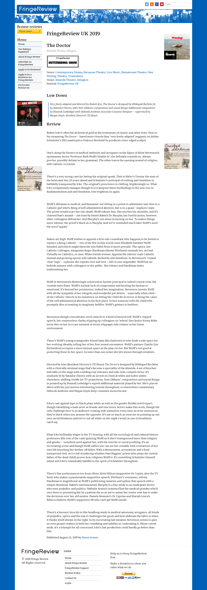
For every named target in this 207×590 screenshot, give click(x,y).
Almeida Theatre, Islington (71, 79)
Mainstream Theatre (134, 72)
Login (68, 583)
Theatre (62, 76)
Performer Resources (24, 86)
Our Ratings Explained (24, 50)
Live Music (113, 72)
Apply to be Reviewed (29, 69)
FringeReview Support (77, 568)
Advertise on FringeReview (25, 63)
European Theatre (94, 72)
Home (21, 44)
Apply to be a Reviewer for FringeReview (25, 77)
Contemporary (64, 72)
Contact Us (70, 578)
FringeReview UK (67, 83)
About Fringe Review (29, 56)
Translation (75, 76)
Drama (78, 72)
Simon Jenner (90, 537)
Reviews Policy (72, 573)
